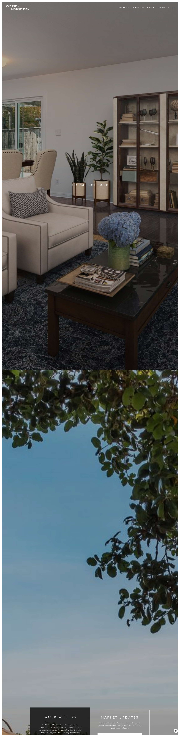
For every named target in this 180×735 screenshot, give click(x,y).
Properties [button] (124, 8)
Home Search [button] (138, 8)
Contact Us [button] (164, 8)
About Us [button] (151, 8)
